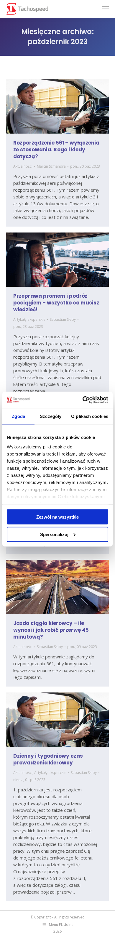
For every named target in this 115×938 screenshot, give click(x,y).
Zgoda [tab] (18, 416)
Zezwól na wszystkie (57, 516)
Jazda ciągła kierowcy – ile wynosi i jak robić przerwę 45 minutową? (51, 630)
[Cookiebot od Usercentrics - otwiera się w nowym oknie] (82, 400)
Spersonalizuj (54, 534)
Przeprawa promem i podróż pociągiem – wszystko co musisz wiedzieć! (56, 302)
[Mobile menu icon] (105, 8)
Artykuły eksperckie (29, 319)
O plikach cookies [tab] (89, 416)
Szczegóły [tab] (50, 416)
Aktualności (22, 166)
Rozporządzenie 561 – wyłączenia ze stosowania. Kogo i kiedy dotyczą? (56, 149)
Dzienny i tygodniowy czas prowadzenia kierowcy (48, 759)
